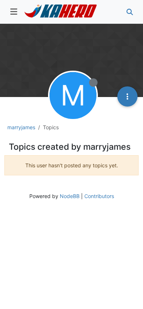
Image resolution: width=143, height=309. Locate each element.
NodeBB (70, 196)
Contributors (99, 196)
